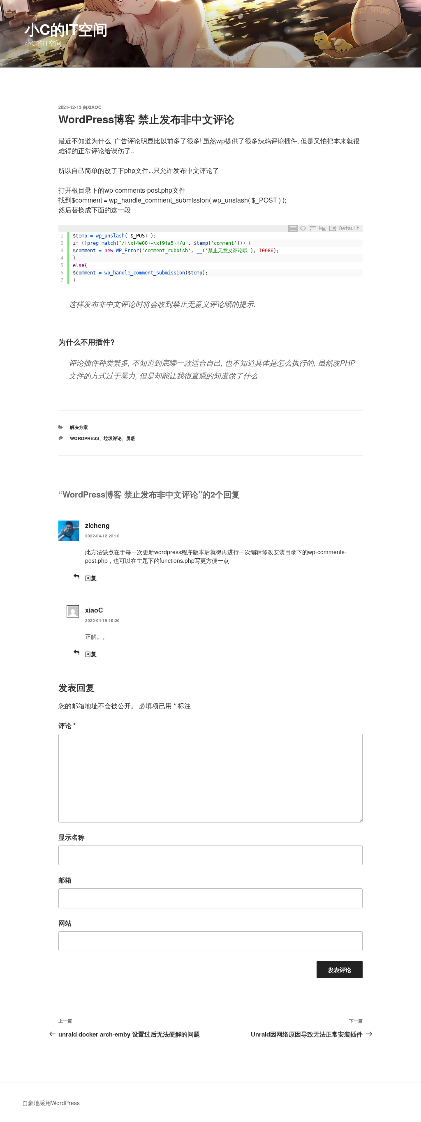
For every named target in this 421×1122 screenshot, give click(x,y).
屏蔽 (130, 438)
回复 (91, 578)
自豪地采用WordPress (51, 1103)
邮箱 (65, 880)
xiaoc (94, 107)
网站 (65, 923)
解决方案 (79, 427)
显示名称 (71, 837)
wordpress (84, 438)
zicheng (97, 525)
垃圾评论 (113, 438)
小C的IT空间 (66, 28)
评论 (67, 725)
